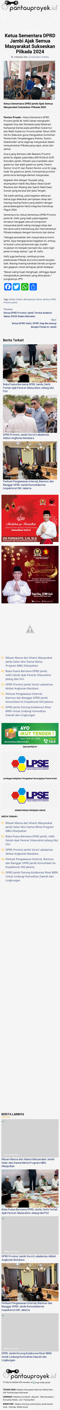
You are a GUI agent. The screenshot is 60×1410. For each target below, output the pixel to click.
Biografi (35, 1396)
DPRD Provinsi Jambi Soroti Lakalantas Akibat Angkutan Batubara (29, 686)
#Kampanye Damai (32, 299)
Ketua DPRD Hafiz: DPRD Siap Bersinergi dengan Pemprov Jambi (34, 323)
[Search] (55, 17)
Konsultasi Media (10, 1399)
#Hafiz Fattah (15, 299)
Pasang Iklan (29, 1399)
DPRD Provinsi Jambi (29, 31)
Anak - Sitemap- (10, 1407)
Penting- (26, 1404)
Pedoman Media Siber (43, 1389)
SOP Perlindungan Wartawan (15, 1392)
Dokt (49, 1404)
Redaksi (20, 1389)
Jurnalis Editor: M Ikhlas (39, 57)
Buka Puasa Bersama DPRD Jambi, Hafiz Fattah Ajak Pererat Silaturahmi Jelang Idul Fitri (28, 388)
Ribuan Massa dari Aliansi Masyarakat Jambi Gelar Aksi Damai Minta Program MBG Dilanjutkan (29, 661)
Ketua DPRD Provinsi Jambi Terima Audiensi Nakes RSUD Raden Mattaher (28, 313)
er (52, 1404)
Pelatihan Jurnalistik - (22, 1396)
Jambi (43, 1404)
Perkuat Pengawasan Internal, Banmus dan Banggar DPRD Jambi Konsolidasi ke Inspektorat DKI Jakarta (28, 485)
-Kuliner (37, 1404)
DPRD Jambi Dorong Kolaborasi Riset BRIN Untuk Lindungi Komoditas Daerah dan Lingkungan (28, 711)
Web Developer (47, 1396)
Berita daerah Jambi (11, 1155)
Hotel (32, 1404)
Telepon (18, 1404)
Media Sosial (22, 1407)
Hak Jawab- (29, 1389)
